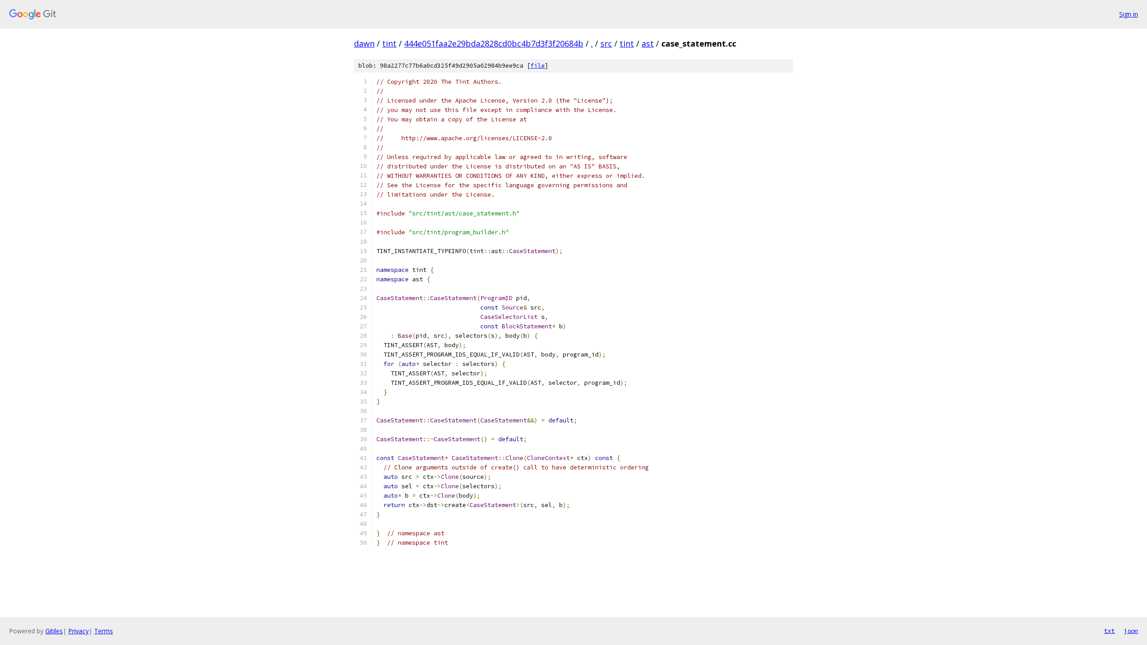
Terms (103, 631)
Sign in (1128, 14)
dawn (364, 43)
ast (648, 43)
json (1131, 631)
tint (389, 43)
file (537, 65)
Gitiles (54, 631)
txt (1109, 631)
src (606, 43)
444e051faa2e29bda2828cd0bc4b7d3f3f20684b (493, 43)
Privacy (78, 631)
